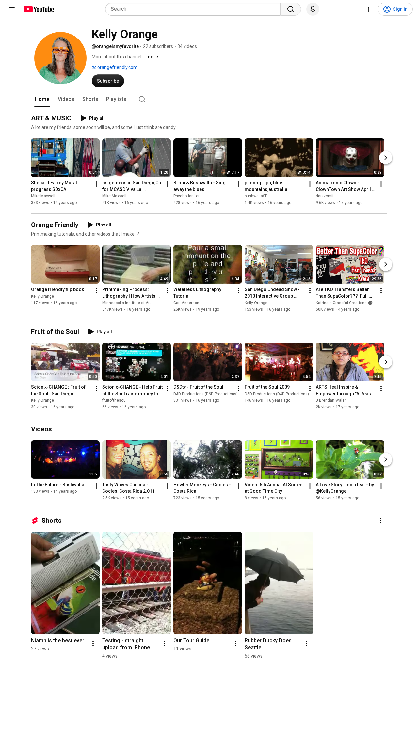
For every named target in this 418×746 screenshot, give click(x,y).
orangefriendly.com (116, 67)
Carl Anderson (186, 303)
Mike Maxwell (43, 196)
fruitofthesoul (114, 400)
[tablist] (209, 99)
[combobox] (195, 9)
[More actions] (96, 184)
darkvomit (325, 196)
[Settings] (369, 9)
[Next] (385, 157)
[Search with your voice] (312, 9)
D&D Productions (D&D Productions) (205, 394)
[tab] (42, 99)
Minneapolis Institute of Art (126, 303)
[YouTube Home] (38, 9)
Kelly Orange (42, 296)
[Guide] (12, 9)
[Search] (290, 9)
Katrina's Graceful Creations (341, 303)
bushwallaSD (256, 196)
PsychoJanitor (186, 196)
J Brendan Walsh (331, 400)
